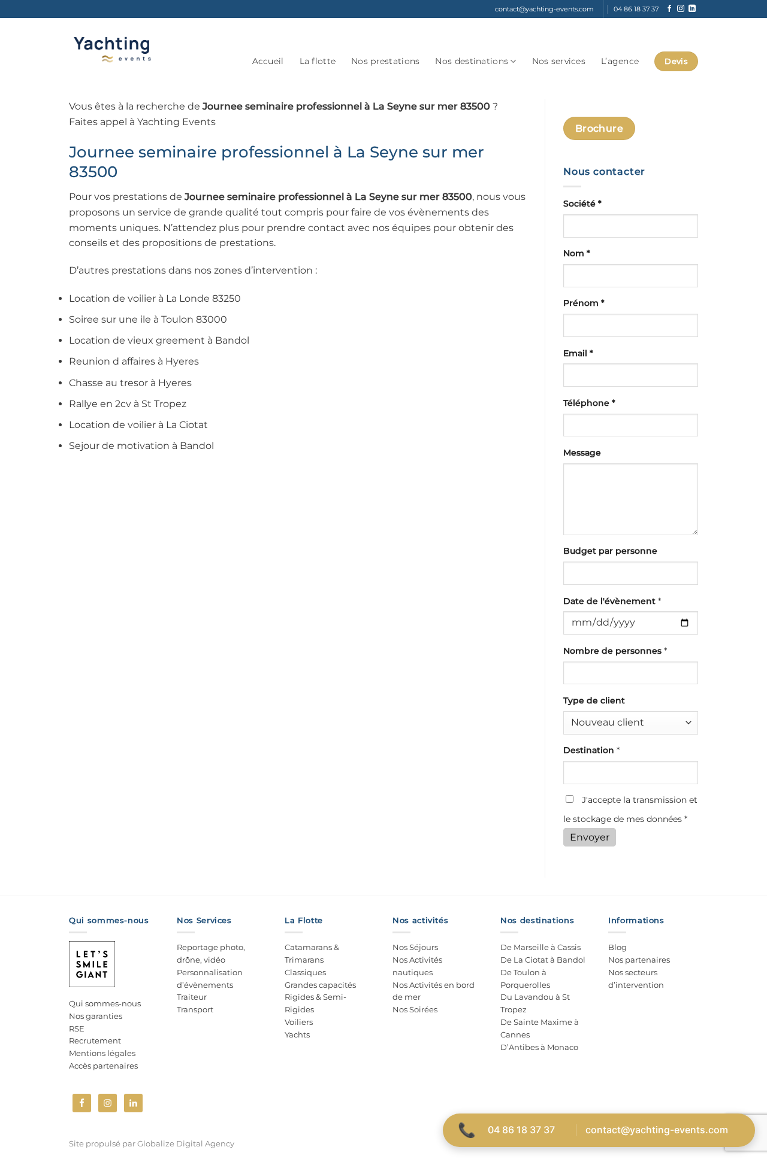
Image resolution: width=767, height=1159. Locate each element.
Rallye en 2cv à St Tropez (127, 403)
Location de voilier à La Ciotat (138, 424)
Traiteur (192, 997)
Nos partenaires (639, 959)
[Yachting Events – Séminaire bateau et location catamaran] (112, 49)
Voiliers (299, 1022)
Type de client (594, 700)
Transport (195, 1009)
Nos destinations (471, 61)
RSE (76, 1028)
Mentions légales (102, 1053)
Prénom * (584, 303)
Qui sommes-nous (105, 1003)
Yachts (297, 1034)
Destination (591, 750)
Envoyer (589, 837)
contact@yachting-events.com (656, 1130)
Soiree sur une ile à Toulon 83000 (148, 319)
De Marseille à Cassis (540, 947)
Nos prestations (385, 61)
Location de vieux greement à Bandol (159, 340)
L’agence (620, 61)
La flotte (318, 61)
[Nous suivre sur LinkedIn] (692, 9)
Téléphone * (589, 403)
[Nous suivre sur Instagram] (680, 9)
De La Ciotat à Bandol (542, 959)
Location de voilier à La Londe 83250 (155, 298)
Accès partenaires (103, 1065)
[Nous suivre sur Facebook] (669, 9)
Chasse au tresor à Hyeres (130, 383)
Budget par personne (610, 550)
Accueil (268, 61)
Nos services (558, 61)
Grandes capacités (320, 985)
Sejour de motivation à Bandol (141, 445)
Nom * (576, 253)
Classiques (305, 972)
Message (582, 452)
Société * (582, 203)
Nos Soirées (414, 1009)
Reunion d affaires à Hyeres (134, 361)
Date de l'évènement (612, 601)
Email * (578, 353)
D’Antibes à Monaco (539, 1047)
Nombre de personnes (615, 650)
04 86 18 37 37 (521, 1130)
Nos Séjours (415, 947)
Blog (617, 947)
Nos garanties (95, 1016)
